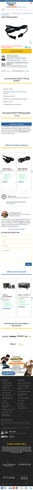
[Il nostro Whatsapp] (9, 470)
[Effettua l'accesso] (27, 4)
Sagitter (11, 89)
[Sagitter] (27, 47)
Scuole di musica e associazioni (6, 406)
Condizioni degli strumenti (24, 391)
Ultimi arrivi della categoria (16, 145)
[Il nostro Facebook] (24, 470)
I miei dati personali (22, 408)
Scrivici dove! (10, 203)
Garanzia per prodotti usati (24, 385)
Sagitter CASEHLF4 (24, 295)
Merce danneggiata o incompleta (23, 394)
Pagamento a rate (6, 392)
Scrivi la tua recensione (16, 124)
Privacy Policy (5, 403)
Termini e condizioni (7, 383)
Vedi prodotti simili (16, 51)
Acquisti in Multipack (7, 395)
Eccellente (16, 7)
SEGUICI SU (24, 476)
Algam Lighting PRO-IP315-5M (22, 169)
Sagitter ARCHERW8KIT (7, 295)
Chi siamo (4, 400)
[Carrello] (30, 4)
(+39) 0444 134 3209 (16, 229)
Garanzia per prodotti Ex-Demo (24, 388)
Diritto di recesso (6, 387)
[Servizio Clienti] (24, 457)
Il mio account (21, 400)
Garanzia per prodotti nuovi (24, 383)
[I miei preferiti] (22, 4)
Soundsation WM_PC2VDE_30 (8, 169)
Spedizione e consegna (7, 390)
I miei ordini (20, 403)
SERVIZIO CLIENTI (24, 463)
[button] (1, 172)
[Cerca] (3, 10)
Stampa (27, 71)
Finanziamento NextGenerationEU (6, 415)
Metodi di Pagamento (7, 385)
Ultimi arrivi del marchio (16, 272)
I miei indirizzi (21, 405)
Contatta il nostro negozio (8, 409)
